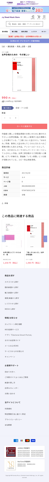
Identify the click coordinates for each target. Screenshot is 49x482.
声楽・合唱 (21, 46)
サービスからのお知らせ (14, 351)
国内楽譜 (5, 31)
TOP (3, 46)
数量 (4, 113)
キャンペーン (10, 356)
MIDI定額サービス (12, 329)
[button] (44, 17)
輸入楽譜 (14, 31)
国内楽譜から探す (12, 287)
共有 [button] (6, 203)
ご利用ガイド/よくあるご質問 (16, 377)
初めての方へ (10, 372)
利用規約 (8, 408)
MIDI (44, 31)
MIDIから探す (10, 309)
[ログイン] (33, 17)
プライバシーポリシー (13, 419)
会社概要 (8, 425)
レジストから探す (12, 303)
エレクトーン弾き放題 (13, 324)
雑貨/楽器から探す (12, 298)
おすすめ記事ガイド (12, 340)
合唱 (29, 46)
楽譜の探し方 (10, 382)
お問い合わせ (10, 393)
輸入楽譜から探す (12, 292)
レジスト (34, 31)
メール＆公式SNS (11, 346)
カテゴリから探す (12, 282)
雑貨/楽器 (24, 31)
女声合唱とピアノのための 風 (12, 253)
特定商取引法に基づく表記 (15, 414)
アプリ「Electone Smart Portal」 (19, 335)
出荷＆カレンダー (12, 388)
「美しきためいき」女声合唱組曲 (35, 253)
